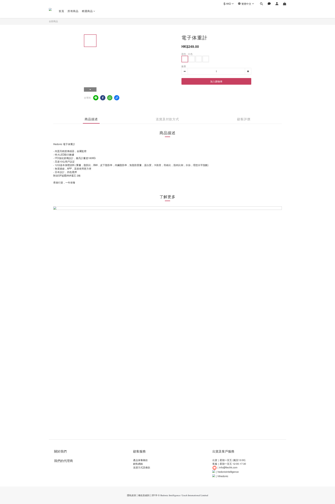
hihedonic (223, 476)
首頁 (61, 11)
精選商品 (87, 11)
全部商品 (53, 21)
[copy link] (116, 97)
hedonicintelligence (228, 471)
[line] (95, 97)
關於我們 (60, 451)
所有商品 (73, 11)
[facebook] (102, 97)
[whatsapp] (109, 97)
